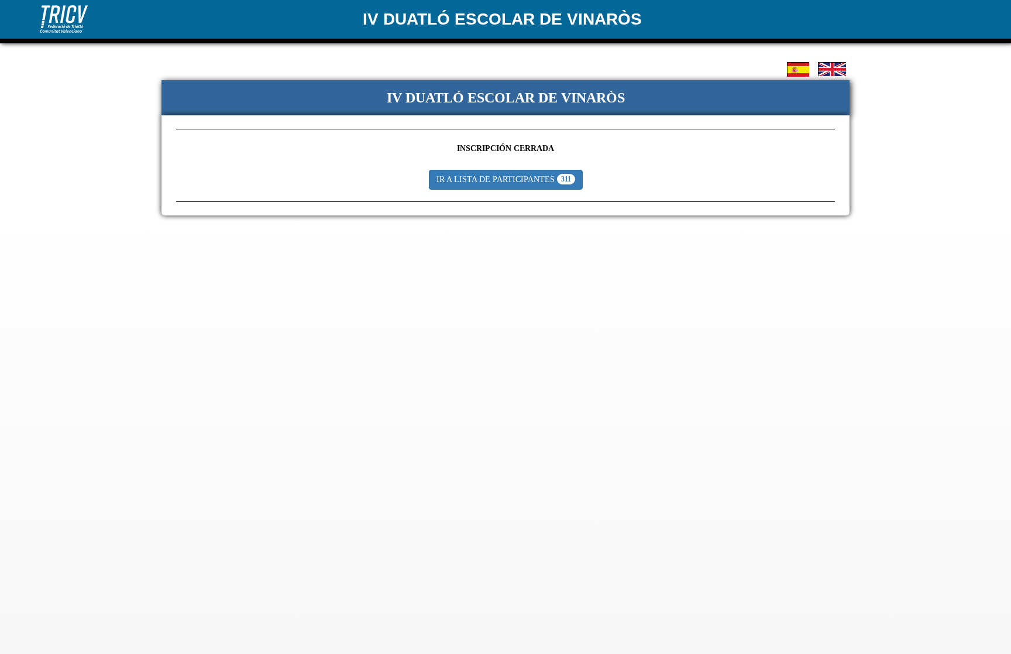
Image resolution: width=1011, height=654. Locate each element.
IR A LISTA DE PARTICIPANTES (503, 179)
